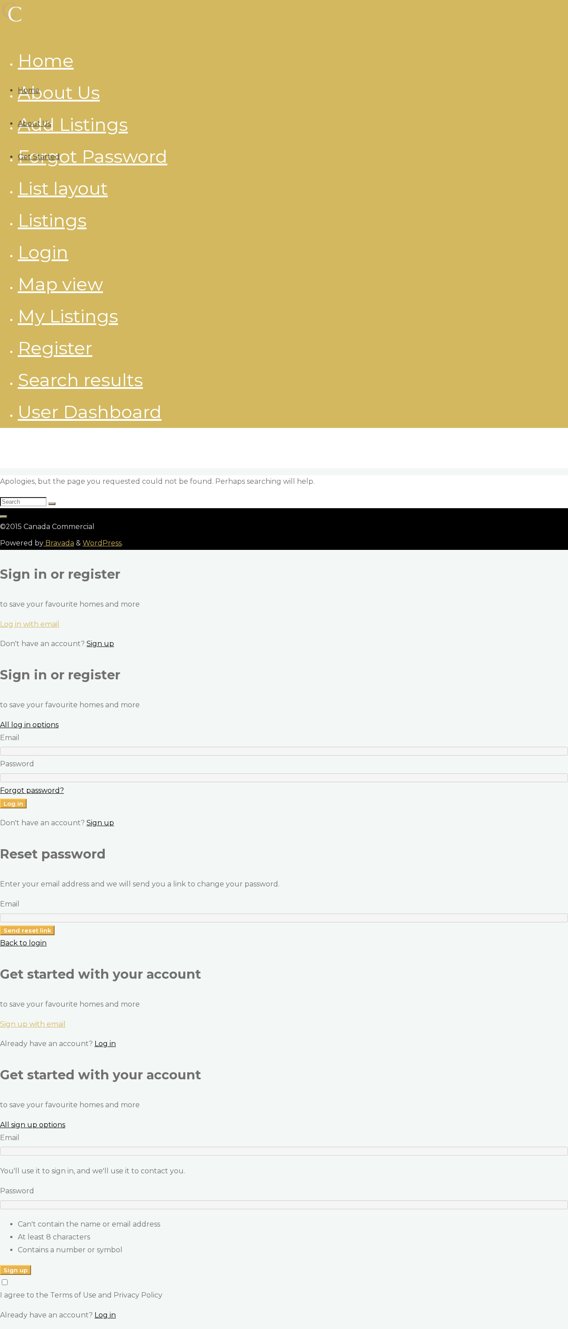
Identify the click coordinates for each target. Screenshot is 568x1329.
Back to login (23, 943)
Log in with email (29, 624)
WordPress (102, 543)
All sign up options (32, 1125)
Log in (13, 803)
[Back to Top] (3, 516)
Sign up (100, 643)
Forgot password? (32, 790)
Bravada (58, 543)
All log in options (29, 725)
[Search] (51, 503)
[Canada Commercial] (12, 21)
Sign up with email (33, 1024)
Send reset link (27, 930)
